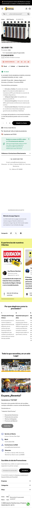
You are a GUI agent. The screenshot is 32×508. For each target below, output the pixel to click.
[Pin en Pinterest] (21, 233)
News (3, 499)
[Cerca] (28, 139)
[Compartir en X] (16, 233)
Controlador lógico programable (15, 52)
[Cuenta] (26, 9)
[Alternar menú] (2, 9)
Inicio (2, 19)
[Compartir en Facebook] (11, 233)
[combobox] (16, 14)
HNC (9, 50)
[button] (30, 254)
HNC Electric (10, 19)
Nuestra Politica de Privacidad (9, 477)
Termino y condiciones (21, 475)
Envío (2, 57)
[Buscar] (28, 14)
